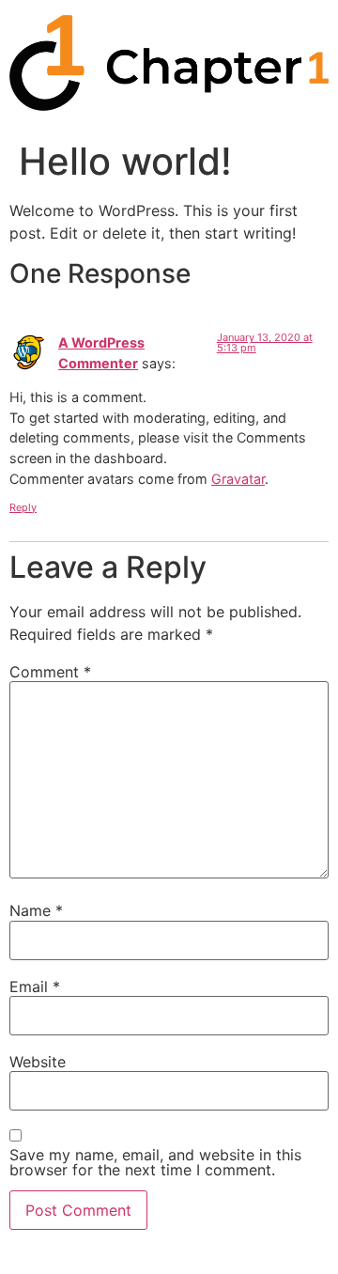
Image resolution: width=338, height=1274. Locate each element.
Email (34, 986)
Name (36, 910)
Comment (50, 671)
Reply (23, 507)
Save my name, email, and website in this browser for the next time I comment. (155, 1162)
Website (37, 1061)
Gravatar (238, 479)
